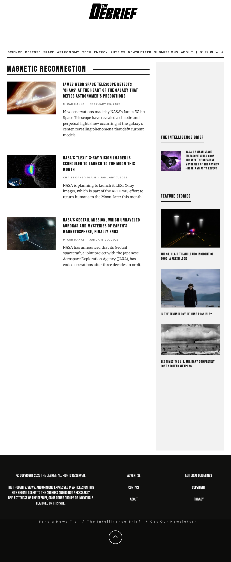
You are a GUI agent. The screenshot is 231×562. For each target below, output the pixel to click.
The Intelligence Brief (114, 521)
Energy (101, 52)
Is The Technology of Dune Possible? (186, 314)
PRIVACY (199, 499)
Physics (118, 52)
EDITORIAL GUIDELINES (198, 475)
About (187, 52)
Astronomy (68, 52)
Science (15, 52)
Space (48, 52)
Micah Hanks (74, 104)
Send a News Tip (58, 521)
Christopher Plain (79, 177)
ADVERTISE (134, 475)
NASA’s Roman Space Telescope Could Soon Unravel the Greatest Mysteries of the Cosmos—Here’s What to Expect (202, 160)
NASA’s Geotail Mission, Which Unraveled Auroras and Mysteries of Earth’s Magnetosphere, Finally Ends (101, 225)
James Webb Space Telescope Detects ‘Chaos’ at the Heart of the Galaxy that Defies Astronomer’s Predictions (100, 90)
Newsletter (139, 52)
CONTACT (133, 487)
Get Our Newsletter (173, 521)
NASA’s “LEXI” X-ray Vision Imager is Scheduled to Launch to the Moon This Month (99, 163)
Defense (33, 52)
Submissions (166, 52)
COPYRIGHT (199, 487)
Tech (86, 52)
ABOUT (134, 499)
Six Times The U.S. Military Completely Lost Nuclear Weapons (188, 363)
